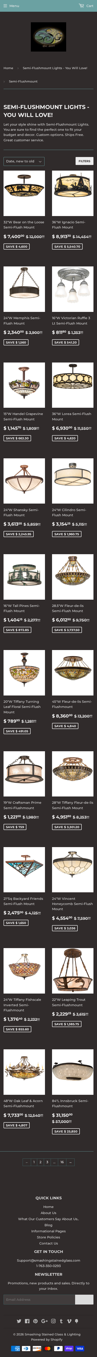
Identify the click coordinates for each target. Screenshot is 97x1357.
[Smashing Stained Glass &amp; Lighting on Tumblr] (61, 1322)
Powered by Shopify (46, 1339)
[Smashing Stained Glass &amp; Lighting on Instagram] (53, 1322)
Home (8, 68)
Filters (84, 161)
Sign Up (84, 1299)
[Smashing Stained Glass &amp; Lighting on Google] (44, 1322)
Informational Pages (48, 1231)
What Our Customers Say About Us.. (48, 1219)
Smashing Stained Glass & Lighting (53, 1334)
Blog (48, 1225)
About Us (48, 1213)
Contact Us (48, 1243)
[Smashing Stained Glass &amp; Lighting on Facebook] (27, 1322)
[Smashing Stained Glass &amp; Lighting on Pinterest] (35, 1322)
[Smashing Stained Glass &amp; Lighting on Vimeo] (69, 1322)
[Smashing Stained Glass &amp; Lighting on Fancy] (76, 1322)
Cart (89, 6)
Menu (14, 6)
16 (62, 1162)
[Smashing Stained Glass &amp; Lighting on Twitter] (19, 1322)
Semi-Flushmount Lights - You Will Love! (55, 68)
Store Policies (48, 1237)
